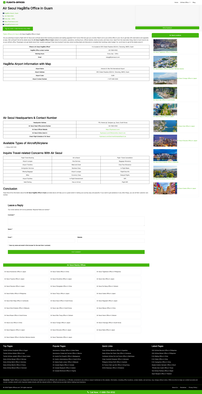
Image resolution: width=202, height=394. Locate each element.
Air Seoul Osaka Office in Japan (106, 293)
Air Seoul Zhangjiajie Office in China (61, 286)
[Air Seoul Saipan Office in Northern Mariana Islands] (165, 62)
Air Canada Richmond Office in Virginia (64, 371)
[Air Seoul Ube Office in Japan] (165, 126)
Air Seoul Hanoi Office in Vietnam (106, 315)
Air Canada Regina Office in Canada (63, 365)
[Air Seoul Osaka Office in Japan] (165, 188)
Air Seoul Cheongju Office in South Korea (109, 322)
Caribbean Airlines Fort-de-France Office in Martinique (118, 356)
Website (79, 237)
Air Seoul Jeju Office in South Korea (61, 308)
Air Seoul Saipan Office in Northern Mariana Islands (19, 337)
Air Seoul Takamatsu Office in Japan (61, 337)
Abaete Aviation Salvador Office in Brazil (164, 365)
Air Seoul (16, 34)
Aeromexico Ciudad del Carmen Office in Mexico (67, 353)
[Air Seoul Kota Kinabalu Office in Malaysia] (165, 155)
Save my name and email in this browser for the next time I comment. (30, 245)
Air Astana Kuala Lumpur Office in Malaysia (65, 362)
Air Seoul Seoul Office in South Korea (61, 301)
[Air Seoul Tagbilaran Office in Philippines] (165, 45)
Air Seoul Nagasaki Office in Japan (107, 301)
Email (10, 237)
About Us (175, 387)
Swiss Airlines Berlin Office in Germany (14, 362)
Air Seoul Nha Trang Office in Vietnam (61, 315)
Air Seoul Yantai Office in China (59, 271)
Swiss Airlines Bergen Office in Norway (14, 359)
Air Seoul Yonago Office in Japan (60, 322)
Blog (194, 2)
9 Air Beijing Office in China (160, 356)
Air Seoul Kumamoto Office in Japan (15, 271)
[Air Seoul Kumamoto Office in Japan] (165, 172)
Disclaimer (183, 387)
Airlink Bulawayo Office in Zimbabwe (113, 368)
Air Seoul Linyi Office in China (13, 322)
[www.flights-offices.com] (14, 2)
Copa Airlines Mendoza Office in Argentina (115, 350)
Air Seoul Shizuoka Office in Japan (60, 330)
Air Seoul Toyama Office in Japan (14, 279)
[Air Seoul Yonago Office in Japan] (165, 78)
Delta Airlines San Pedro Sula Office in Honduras (116, 353)
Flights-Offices (7, 34)
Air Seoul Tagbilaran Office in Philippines (109, 271)
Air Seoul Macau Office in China (106, 308)
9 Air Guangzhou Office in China (161, 362)
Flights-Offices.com (14, 387)
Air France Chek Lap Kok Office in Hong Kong (115, 365)
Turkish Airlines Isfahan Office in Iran (14, 353)
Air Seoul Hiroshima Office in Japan (61, 279)
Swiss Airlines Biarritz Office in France (14, 365)
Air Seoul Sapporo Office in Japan (14, 330)
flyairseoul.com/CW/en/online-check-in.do (112, 133)
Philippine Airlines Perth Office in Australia (114, 362)
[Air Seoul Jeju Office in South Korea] (165, 93)
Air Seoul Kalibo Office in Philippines (15, 293)
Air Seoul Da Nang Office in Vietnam (107, 286)
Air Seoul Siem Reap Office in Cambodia (16, 301)
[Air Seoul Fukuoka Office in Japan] (165, 141)
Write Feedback (167, 28)
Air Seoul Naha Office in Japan (106, 330)
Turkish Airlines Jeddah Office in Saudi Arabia (16, 356)
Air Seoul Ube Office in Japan (105, 279)
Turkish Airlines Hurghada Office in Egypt (15, 350)
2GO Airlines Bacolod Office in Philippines (164, 350)
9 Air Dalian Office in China (160, 359)
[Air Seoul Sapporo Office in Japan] (165, 109)
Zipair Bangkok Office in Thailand (162, 374)
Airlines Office (184, 2)
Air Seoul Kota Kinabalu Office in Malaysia (16, 308)
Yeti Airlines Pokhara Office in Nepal (162, 371)
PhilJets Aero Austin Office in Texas (162, 368)
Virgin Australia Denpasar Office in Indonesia (115, 359)
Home (176, 2)
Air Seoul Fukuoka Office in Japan (14, 286)
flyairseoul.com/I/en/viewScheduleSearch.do (113, 136)
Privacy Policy (193, 387)
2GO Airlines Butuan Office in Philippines (164, 353)
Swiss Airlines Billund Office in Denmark (15, 368)
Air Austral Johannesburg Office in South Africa (67, 359)
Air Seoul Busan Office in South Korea (15, 315)
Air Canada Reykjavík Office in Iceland (64, 368)
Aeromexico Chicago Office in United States (66, 350)
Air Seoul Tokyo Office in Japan (59, 293)
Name (10, 229)
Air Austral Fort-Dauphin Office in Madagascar (66, 356)
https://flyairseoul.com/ (113, 129)
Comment (11, 215)
